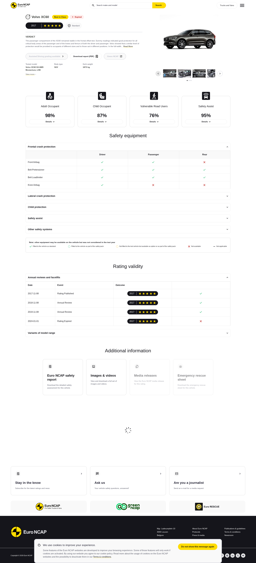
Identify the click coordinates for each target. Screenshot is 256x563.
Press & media (198, 535)
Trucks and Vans (227, 5)
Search (158, 5)
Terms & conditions (232, 532)
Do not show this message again (197, 547)
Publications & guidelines (234, 528)
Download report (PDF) (83, 56)
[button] (170, 73)
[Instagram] (227, 555)
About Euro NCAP (199, 528)
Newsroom (228, 535)
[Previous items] (158, 73)
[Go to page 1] (187, 80)
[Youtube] (243, 555)
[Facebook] (222, 555)
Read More (128, 46)
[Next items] (220, 73)
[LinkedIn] (232, 555)
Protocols (196, 532)
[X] (238, 555)
